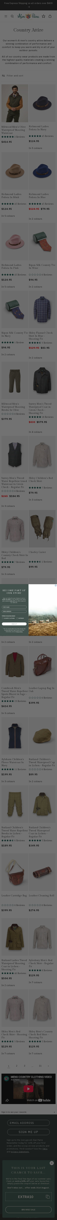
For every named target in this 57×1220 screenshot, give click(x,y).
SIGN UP (14, 624)
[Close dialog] (55, 585)
